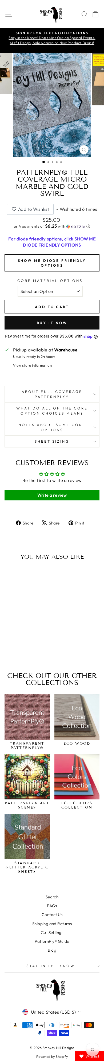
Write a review (52, 495)
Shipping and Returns (52, 923)
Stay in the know (50, 966)
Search (52, 896)
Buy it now (52, 323)
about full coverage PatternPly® (52, 394)
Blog (52, 950)
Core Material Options (49, 280)
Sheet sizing (52, 441)
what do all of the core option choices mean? (52, 410)
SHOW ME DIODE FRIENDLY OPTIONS (52, 262)
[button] (52, 226)
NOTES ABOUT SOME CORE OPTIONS (52, 427)
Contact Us (52, 914)
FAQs (52, 905)
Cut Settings (52, 932)
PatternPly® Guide (52, 941)
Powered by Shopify (52, 1056)
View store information (32, 365)
